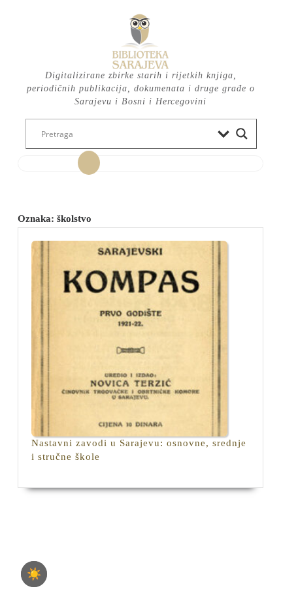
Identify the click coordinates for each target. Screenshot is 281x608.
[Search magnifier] (242, 134)
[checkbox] (34, 574)
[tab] (89, 163)
